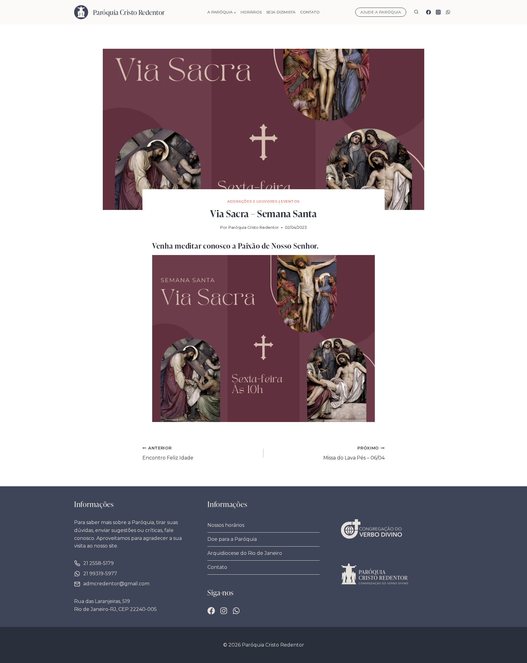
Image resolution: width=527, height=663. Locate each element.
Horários (251, 12)
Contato (310, 12)
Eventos (290, 201)
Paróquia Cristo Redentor (253, 227)
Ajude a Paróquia (380, 12)
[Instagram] (438, 12)
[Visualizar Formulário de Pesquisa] (416, 12)
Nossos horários (225, 525)
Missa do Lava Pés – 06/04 (354, 453)
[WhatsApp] (448, 12)
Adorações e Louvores (252, 201)
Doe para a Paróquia (232, 539)
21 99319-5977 (100, 573)
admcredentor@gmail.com (116, 584)
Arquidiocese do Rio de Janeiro (244, 553)
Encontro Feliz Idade (167, 453)
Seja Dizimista (281, 12)
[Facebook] (428, 12)
